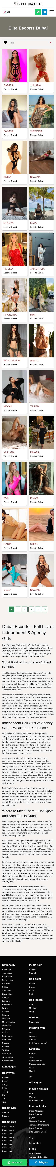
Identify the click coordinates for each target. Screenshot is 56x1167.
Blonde (32, 983)
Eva (6, 498)
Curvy (4, 1084)
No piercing (34, 1022)
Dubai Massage (36, 1111)
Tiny (4, 1102)
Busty (4, 1081)
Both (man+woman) (38, 1043)
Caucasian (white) (37, 1064)
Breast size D (8, 1137)
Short (31, 1004)
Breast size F (8, 1144)
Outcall (32, 1097)
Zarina (35, 406)
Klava (34, 498)
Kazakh (5, 1011)
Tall (3, 1098)
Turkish (5, 1050)
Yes (30, 1076)
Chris (34, 544)
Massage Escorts (37, 1121)
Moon (8, 406)
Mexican (6, 1018)
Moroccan (6, 1025)
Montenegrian (8, 1022)
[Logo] (28, 3)
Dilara (34, 452)
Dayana (35, 177)
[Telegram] (44, 12)
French (5, 997)
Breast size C (8, 1133)
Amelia (8, 268)
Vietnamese (7, 1060)
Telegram (43, 1162)
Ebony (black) (35, 1060)
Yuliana (9, 452)
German (6, 1001)
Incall (31, 1093)
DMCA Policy (35, 1153)
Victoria (36, 131)
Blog (31, 1137)
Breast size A (8, 1126)
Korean (5, 1015)
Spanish (5, 1047)
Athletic (5, 1077)
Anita (7, 177)
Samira (8, 85)
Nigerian (6, 1029)
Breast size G (8, 1147)
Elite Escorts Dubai (37, 1132)
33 (44, 609)
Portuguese (7, 1036)
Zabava (8, 131)
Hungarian (7, 1004)
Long (31, 1011)
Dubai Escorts (35, 1114)
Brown (32, 987)
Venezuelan (7, 1057)
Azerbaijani (7, 976)
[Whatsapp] (38, 12)
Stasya (8, 222)
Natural (5, 1112)
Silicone (5, 1116)
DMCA (32, 1118)
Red (31, 994)
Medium (32, 1008)
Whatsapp (17, 1162)
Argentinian (7, 973)
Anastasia (37, 268)
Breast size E (8, 1140)
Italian (5, 1008)
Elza (33, 222)
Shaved (32, 969)
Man (31, 1032)
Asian (31, 1057)
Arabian (32, 1053)
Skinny (5, 1091)
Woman (32, 1036)
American (6, 969)
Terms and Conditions (39, 1125)
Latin (31, 1067)
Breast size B (8, 1130)
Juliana (35, 85)
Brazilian (6, 983)
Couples (33, 1039)
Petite (4, 1088)
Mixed (32, 1071)
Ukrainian (6, 1054)
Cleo (7, 589)
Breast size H (8, 1151)
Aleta (34, 360)
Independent (35, 1143)
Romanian (6, 1040)
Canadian (6, 990)
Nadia (7, 544)
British (5, 987)
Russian (5, 1043)
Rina (33, 314)
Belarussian (7, 980)
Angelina (10, 314)
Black (31, 990)
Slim (4, 1095)
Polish (5, 1033)
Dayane (35, 589)
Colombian (7, 994)
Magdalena (12, 360)
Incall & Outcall (36, 1100)
